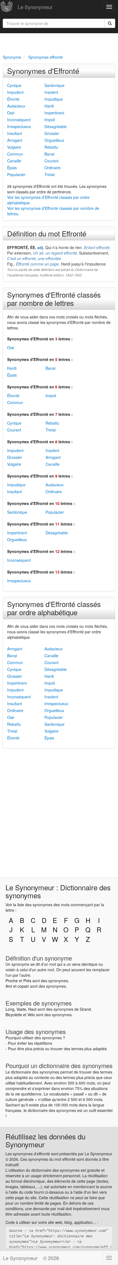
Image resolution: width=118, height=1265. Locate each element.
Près (27, 980)
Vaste (21, 1009)
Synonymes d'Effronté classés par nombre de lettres (54, 298)
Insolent (51, 92)
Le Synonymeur (35, 6)
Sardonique (54, 85)
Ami (8, 986)
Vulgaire (14, 147)
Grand (85, 1009)
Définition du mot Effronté (46, 233)
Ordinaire (52, 167)
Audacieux (16, 106)
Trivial (49, 174)
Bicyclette (13, 1014)
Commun (15, 154)
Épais (12, 167)
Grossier (51, 133)
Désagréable (55, 126)
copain (23, 986)
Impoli (49, 119)
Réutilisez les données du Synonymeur (45, 1140)
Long (9, 1009)
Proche (11, 980)
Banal (49, 154)
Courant (51, 160)
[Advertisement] (59, 43)
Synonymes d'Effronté (43, 70)
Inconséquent (19, 119)
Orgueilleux (54, 140)
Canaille (14, 160)
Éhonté (13, 99)
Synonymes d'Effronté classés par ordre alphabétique (54, 608)
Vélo (31, 1014)
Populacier (16, 174)
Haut (32, 1009)
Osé (10, 112)
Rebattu (51, 147)
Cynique (14, 85)
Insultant (14, 133)
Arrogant (14, 140)
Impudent (15, 92)
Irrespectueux (19, 126)
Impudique (53, 99)
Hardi (49, 106)
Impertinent (54, 112)
